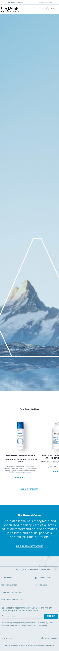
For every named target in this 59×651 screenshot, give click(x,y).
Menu (53, 9)
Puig (52, 645)
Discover (20, 443)
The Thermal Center (9, 585)
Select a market (51, 638)
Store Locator (46, 2)
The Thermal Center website (29, 546)
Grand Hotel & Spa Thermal (11, 592)
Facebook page (45, 578)
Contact (8, 645)
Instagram (43, 585)
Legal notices (19, 645)
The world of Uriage (15, 2)
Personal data (33, 645)
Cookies (44, 645)
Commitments (6, 578)
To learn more (41, 625)
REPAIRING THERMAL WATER (20, 455)
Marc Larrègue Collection (11, 599)
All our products (29, 489)
